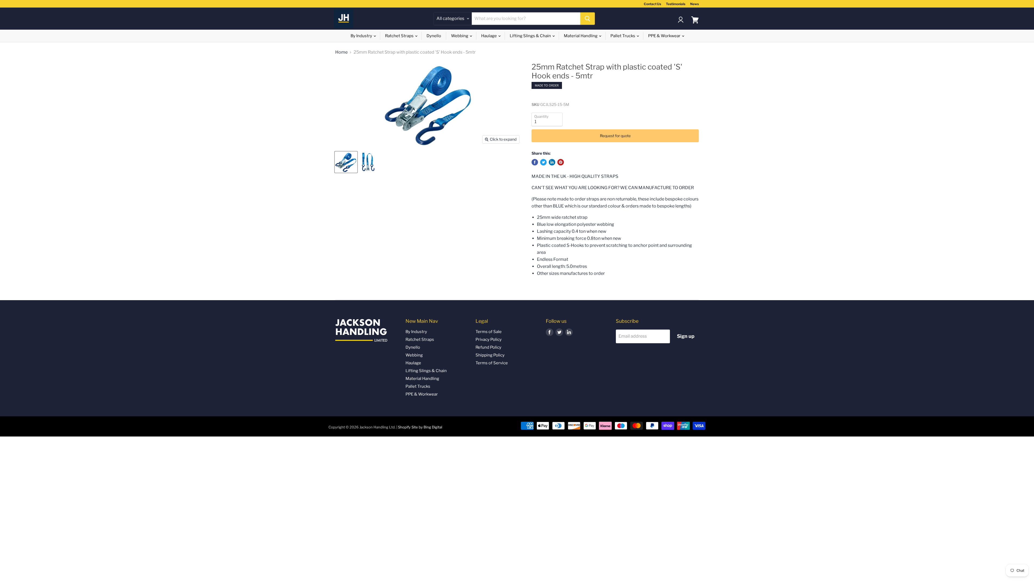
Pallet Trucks (623, 35)
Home (341, 52)
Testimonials (675, 4)
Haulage (489, 35)
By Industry (362, 35)
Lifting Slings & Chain (531, 35)
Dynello (434, 35)
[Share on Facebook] (535, 162)
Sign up (685, 336)
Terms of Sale (489, 331)
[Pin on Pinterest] (560, 162)
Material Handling (581, 35)
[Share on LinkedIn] (552, 162)
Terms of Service (492, 363)
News (694, 4)
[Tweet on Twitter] (543, 162)
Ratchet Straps (399, 35)
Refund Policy (488, 347)
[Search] (587, 18)
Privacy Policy (489, 339)
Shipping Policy (490, 355)
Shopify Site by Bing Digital (420, 427)
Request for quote (615, 135)
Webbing (460, 35)
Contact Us (652, 4)
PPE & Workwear (664, 35)
